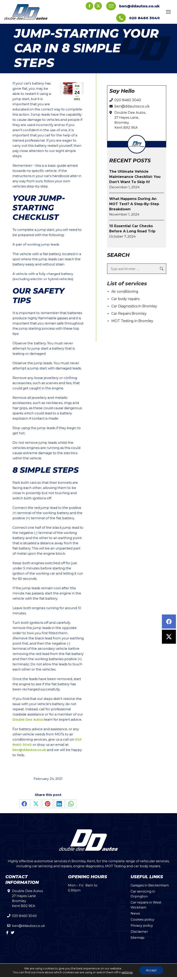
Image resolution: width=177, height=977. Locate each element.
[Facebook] (169, 622)
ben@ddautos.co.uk (139, 6)
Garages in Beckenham (150, 885)
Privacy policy (142, 925)
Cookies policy (142, 919)
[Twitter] (169, 637)
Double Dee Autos (28, 719)
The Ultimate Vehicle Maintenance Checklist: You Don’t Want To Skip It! (135, 176)
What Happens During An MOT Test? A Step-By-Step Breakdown (134, 204)
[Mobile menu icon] (168, 12)
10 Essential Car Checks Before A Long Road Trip (132, 228)
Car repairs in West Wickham (146, 904)
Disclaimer (139, 931)
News (135, 913)
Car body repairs (125, 299)
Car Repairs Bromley (129, 313)
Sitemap (137, 937)
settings (127, 972)
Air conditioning (124, 291)
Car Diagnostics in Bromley (134, 306)
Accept (151, 970)
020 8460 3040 (144, 18)
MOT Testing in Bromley (132, 321)
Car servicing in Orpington (143, 893)
